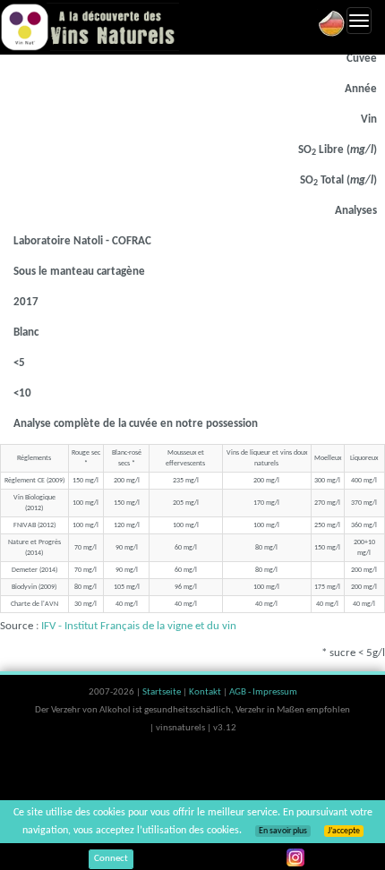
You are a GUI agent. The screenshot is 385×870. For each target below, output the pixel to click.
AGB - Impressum (263, 692)
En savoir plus (283, 831)
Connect (111, 859)
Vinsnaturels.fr (89, 27)
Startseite (162, 692)
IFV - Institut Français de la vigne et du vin (138, 626)
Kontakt (206, 692)
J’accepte (344, 831)
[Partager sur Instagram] (295, 857)
